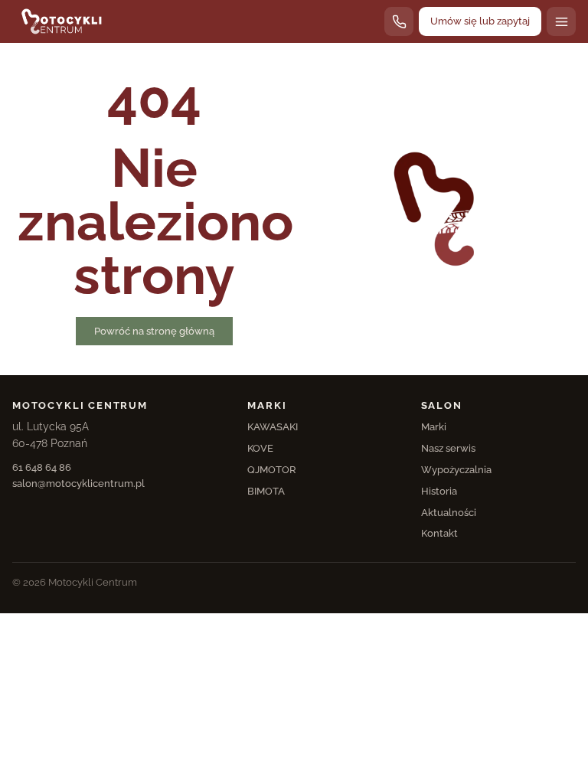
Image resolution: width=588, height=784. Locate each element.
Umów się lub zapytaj (480, 21)
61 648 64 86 (41, 467)
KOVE (260, 448)
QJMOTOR (271, 469)
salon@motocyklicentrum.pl (78, 483)
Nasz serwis (448, 448)
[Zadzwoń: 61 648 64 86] (398, 21)
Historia (439, 491)
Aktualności (448, 512)
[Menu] (561, 21)
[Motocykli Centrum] (61, 21)
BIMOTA (266, 491)
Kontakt (439, 533)
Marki (433, 427)
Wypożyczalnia (456, 469)
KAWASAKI (272, 427)
